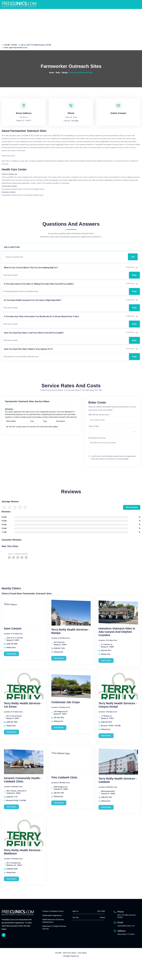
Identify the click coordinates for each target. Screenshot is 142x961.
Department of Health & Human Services (54, 927)
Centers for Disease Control (52, 911)
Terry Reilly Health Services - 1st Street (23, 705)
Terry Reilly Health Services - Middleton (23, 852)
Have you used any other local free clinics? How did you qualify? (34, 333)
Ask (132, 257)
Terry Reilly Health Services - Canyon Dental (118, 705)
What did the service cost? (98, 415)
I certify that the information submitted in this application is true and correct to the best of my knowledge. (113, 457)
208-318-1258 (71, 117)
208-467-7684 (69, 121)
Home (51, 73)
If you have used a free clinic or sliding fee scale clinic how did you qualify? (39, 284)
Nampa (65, 73)
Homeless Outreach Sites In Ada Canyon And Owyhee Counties (117, 632)
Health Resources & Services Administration (53, 921)
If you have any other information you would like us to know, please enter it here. (41, 316)
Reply (134, 275)
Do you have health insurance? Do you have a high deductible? (32, 300)
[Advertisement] (71, 25)
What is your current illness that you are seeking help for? (31, 267)
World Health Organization (52, 915)
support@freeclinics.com (18, 47)
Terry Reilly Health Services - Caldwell (118, 780)
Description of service (97, 438)
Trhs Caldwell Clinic (64, 777)
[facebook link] (4, 935)
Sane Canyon (12, 628)
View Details (11, 654)
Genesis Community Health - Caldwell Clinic (22, 780)
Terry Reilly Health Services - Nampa (70, 631)
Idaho (58, 73)
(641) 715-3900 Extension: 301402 (38, 45)
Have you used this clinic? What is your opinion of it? (28, 349)
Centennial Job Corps (65, 702)
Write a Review (132, 507)
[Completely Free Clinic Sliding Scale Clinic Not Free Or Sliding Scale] (112, 431)
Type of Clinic (93, 426)
